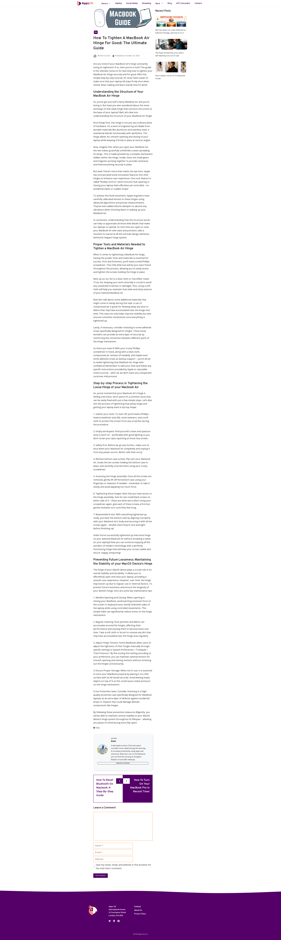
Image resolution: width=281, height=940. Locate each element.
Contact (198, 3)
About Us (138, 910)
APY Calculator (183, 3)
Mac (95, 32)
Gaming (118, 3)
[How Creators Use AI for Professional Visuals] (171, 70)
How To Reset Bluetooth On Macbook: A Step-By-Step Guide (104, 787)
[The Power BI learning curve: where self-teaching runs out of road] (171, 47)
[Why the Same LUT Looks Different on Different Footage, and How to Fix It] (171, 24)
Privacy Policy (140, 914)
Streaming (146, 3)
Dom (108, 56)
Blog (170, 3)
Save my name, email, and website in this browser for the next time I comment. (123, 866)
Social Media (132, 3)
